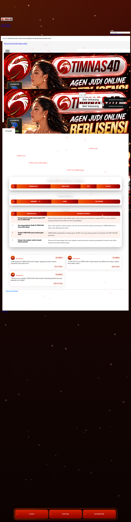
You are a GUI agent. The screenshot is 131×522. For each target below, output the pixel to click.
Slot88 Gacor (21, 156)
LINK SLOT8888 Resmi (75, 170)
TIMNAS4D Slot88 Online (38, 163)
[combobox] (120, 33)
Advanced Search (116, 34)
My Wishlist (6, 26)
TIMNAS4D (5, 38)
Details (8, 131)
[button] (7, 52)
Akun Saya (5, 24)
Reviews (5, 311)
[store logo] (7, 20)
